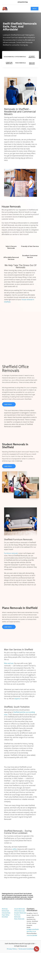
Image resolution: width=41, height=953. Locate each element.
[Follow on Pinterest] (18, 902)
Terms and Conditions (26, 949)
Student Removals (32, 57)
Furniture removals (11, 553)
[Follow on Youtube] (5, 902)
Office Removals (20, 56)
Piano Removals (20, 63)
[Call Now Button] (36, 949)
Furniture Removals (9, 63)
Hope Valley (5, 915)
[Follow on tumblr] (14, 902)
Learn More (8, 404)
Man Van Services (32, 63)
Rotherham (5, 911)
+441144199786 (32, 935)
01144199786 (23, 2)
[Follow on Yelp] (22, 902)
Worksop (5, 909)
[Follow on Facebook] (2, 902)
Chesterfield (6, 913)
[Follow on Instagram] (10, 902)
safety (14, 849)
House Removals (9, 56)
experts (17, 699)
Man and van (8, 663)
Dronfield (5, 917)
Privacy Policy (12, 949)
